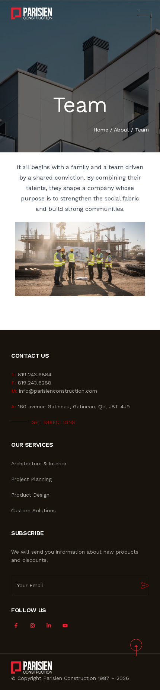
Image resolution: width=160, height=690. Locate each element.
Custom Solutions (33, 510)
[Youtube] (65, 625)
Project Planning (31, 479)
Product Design (30, 495)
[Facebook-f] (15, 625)
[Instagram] (32, 625)
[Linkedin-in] (48, 625)
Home (100, 130)
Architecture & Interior (39, 463)
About (121, 130)
